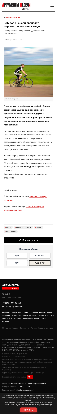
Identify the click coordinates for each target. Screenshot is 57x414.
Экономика (16, 313)
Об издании (6, 328)
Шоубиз (42, 313)
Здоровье (6, 315)
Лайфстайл (16, 315)
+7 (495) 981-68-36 (11, 303)
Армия (36, 318)
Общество (33, 313)
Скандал (5, 321)
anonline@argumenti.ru (12, 306)
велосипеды (10, 231)
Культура (33, 315)
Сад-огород (7, 318)
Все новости (24, 328)
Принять (28, 410)
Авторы (34, 328)
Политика (6, 313)
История (17, 318)
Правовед (42, 315)
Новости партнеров (45, 328)
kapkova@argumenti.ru (26, 390)
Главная (15, 328)
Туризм (25, 315)
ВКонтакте (40, 255)
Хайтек (43, 318)
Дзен (17, 255)
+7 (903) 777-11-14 (25, 387)
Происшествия (13, 18)
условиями (48, 402)
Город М (50, 315)
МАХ (17, 263)
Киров (8, 227)
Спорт (49, 313)
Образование (27, 318)
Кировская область (23, 227)
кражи (38, 227)
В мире (25, 313)
